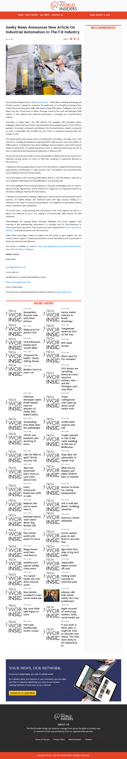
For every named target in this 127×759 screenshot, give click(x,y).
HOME (20, 15)
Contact (88, 739)
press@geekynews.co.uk (16, 267)
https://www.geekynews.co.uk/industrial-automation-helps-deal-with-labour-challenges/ (43, 248)
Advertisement (75, 739)
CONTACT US (57, 15)
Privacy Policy (59, 739)
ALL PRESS (44, 15)
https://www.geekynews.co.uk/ (18, 282)
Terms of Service (42, 739)
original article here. (63, 292)
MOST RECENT (31, 15)
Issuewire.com (42, 102)
